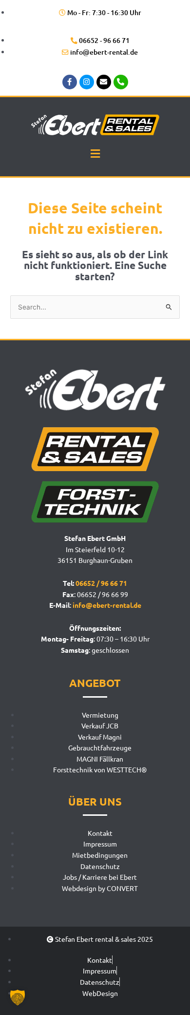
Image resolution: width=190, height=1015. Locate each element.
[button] (95, 153)
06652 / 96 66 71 (101, 583)
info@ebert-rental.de (107, 605)
